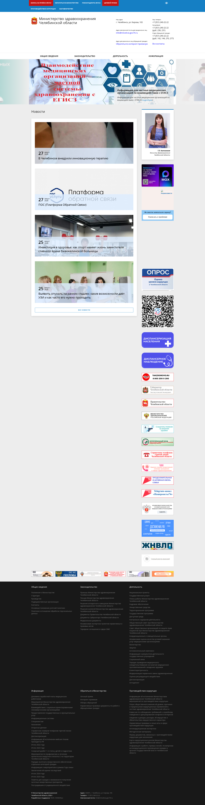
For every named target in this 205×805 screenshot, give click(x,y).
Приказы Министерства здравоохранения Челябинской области (97, 593)
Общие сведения (49, 56)
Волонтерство (135, 645)
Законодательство (84, 56)
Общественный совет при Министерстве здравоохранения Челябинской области (146, 624)
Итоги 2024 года (37, 773)
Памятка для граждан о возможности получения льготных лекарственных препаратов (51, 781)
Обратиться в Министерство (67, 3)
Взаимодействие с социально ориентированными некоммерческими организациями (52, 708)
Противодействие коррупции (43, 9)
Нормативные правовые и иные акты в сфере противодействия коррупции (148, 724)
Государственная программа (141, 613)
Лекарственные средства (139, 607)
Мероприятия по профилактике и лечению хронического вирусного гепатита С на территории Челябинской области (52, 756)
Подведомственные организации (45, 602)
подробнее (154, 100)
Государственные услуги (139, 596)
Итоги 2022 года (37, 745)
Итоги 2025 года (37, 777)
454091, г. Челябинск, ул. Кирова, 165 (98, 793)
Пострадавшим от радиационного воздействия (50, 785)
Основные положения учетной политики (48, 608)
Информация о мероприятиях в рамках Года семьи (52, 767)
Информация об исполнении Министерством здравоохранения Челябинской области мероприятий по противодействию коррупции (148, 698)
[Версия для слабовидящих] (166, 3)
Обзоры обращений (88, 703)
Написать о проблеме (157, 217)
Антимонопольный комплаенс (141, 651)
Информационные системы (42, 718)
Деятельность (120, 56)
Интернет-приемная (88, 699)
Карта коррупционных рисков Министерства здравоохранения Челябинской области (148, 741)
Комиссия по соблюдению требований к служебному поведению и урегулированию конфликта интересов (151, 713)
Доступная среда (136, 616)
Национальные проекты (139, 592)
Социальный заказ (137, 659)
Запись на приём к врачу (41, 3)
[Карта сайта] (160, 3)
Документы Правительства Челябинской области (100, 614)
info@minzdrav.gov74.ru (104, 798)
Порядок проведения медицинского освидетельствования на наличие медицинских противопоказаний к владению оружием (149, 664)
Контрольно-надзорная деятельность (144, 620)
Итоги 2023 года (37, 748)
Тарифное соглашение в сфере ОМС (95, 629)
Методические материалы (140, 732)
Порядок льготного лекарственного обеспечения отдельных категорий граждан (51, 763)
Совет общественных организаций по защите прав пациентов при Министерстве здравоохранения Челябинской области (150, 630)
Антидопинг (134, 683)
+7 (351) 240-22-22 (160, 22)
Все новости (84, 310)
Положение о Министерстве (42, 592)
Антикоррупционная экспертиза (142, 728)
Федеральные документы (90, 620)
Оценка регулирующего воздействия (144, 676)
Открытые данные (39, 728)
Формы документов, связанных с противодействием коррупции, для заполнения (150, 736)
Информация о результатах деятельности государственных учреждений (146, 655)
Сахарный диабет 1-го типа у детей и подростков (51, 751)
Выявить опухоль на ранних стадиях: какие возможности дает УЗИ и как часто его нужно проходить (81, 295)
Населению (36, 724)
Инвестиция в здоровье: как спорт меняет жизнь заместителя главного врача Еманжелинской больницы (81, 249)
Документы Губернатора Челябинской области (99, 617)
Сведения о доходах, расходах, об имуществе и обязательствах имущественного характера (148, 719)
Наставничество (66, 9)
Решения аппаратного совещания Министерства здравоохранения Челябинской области (100, 604)
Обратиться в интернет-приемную (132, 44)
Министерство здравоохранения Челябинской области (67, 21)
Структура (35, 596)
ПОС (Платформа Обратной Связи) (62, 205)
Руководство (36, 599)
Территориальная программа (141, 610)
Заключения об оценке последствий (46, 770)
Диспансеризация (136, 679)
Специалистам (37, 721)
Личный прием (86, 696)
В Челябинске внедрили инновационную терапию (73, 158)
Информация (156, 56)
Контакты (35, 605)
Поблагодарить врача (91, 3)
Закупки (132, 648)
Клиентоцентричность (138, 670)
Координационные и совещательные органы (148, 636)
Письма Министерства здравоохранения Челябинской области (97, 599)
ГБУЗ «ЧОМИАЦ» (56, 798)
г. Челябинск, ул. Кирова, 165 (129, 22)
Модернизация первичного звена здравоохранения (150, 673)
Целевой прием (110, 3)
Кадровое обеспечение (139, 604)
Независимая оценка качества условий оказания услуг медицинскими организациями (149, 640)
